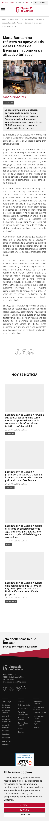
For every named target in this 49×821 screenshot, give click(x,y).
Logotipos (6, 734)
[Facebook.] (5, 688)
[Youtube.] (17, 688)
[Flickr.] (23, 688)
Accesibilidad (7, 716)
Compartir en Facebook (18, 352)
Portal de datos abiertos (23, 718)
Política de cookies (6, 711)
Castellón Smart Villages (39, 717)
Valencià (20, 3)
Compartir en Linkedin (31, 352)
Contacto (5, 730)
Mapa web (6, 737)
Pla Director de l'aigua (38, 722)
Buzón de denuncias (6, 726)
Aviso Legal (6, 701)
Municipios (11, 601)
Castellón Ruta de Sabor (38, 708)
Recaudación (23, 708)
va (31, 3)
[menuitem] (8, 701)
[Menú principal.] (2, 8)
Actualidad (14, 19)
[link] (24, 9)
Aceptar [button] (24, 805)
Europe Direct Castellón (23, 724)
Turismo (9, 102)
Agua (8, 544)
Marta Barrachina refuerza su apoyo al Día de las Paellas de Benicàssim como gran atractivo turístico (23, 22)
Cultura (9, 487)
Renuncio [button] (24, 810)
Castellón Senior (39, 712)
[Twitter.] (11, 688)
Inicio (4, 19)
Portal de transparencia (23, 713)
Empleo (21, 732)
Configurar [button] (25, 814)
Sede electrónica (24, 705)
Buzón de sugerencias (6, 720)
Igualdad (36, 727)
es (27, 3)
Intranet (21, 701)
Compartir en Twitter (24, 352)
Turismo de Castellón (37, 702)
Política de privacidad (6, 706)
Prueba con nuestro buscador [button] (20, 646)
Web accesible (41, 3)
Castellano (8, 3)
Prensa (20, 728)
